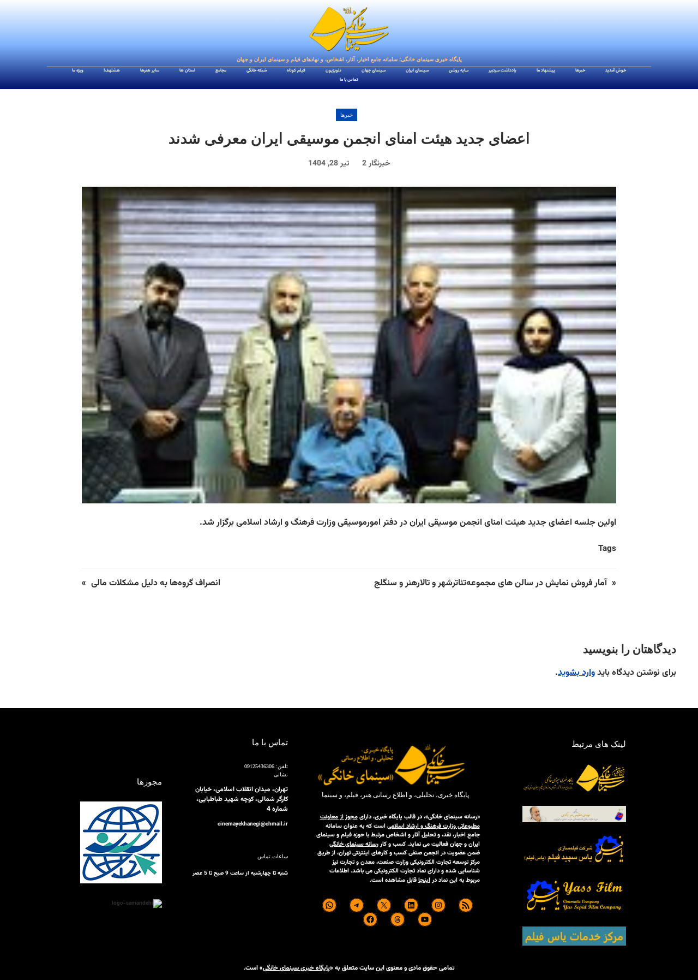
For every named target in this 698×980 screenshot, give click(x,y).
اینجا (424, 880)
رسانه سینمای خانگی (353, 844)
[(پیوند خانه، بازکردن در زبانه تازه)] (349, 29)
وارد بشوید (576, 673)
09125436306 (259, 766)
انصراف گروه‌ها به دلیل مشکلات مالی (155, 583)
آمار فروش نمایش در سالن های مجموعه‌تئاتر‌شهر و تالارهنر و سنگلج (489, 583)
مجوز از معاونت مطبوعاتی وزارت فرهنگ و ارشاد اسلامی (400, 821)
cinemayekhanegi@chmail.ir (253, 824)
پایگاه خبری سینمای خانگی (296, 968)
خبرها (346, 115)
